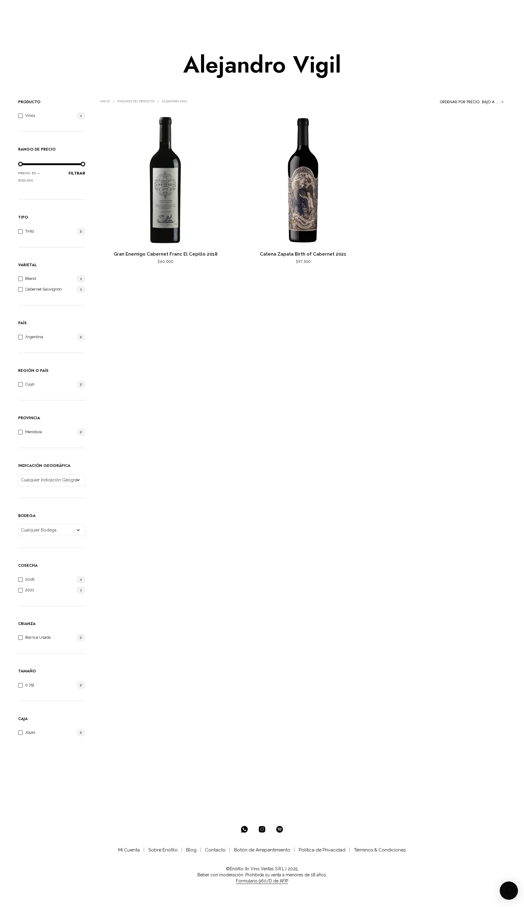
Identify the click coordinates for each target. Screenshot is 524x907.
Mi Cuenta (129, 850)
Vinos (30, 115)
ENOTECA (97, 9)
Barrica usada (38, 637)
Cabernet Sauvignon (43, 289)
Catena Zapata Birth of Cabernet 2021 (303, 254)
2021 (29, 590)
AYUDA (214, 9)
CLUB (167, 9)
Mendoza (33, 432)
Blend (30, 278)
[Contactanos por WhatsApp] (244, 829)
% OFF (71, 9)
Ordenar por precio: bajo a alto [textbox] (472, 102)
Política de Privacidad (322, 850)
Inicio (105, 101)
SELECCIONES (134, 9)
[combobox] (473, 102)
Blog (191, 850)
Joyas (30, 732)
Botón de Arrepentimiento (262, 850)
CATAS (191, 9)
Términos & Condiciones (380, 850)
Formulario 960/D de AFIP (262, 881)
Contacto (215, 850)
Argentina (34, 337)
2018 (30, 579)
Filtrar (77, 173)
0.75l (29, 685)
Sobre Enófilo (163, 850)
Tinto (29, 231)
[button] (481, 9)
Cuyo (29, 384)
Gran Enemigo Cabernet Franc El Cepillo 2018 (165, 254)
